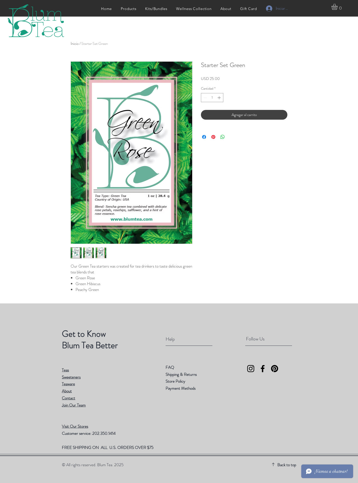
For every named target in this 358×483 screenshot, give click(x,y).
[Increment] (220, 97)
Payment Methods (181, 388)
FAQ (170, 367)
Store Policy (175, 381)
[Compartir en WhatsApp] (223, 137)
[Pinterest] (274, 368)
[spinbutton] (212, 97)
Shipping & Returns (182, 374)
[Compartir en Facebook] (204, 137)
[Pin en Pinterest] (213, 137)
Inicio (75, 43)
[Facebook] (262, 368)
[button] (338, 7)
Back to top (286, 465)
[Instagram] (250, 368)
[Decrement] (205, 97)
